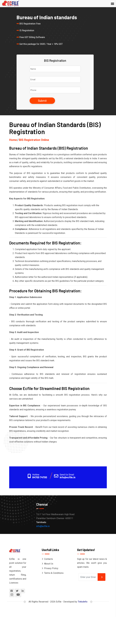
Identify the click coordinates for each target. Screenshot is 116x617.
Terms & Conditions (54, 573)
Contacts (48, 559)
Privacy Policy (51, 568)
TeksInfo (82, 601)
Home (13, 140)
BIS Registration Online (34, 140)
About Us (48, 563)
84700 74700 (39, 477)
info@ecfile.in (67, 477)
